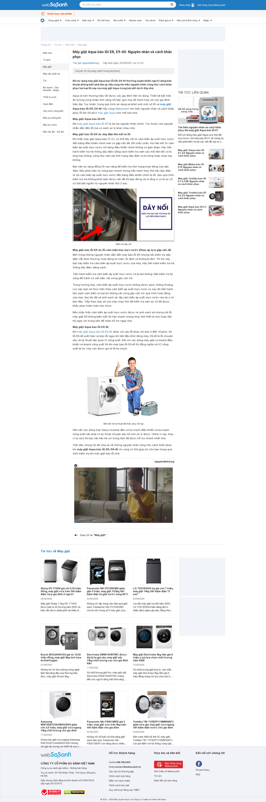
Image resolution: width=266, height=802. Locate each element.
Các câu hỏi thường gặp (121, 771)
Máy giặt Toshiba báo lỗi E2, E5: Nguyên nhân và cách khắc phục (192, 195)
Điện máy (86, 20)
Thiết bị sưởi (49, 97)
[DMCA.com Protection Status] (74, 792)
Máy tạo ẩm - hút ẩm (53, 132)
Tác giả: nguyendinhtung (86, 63)
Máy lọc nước (50, 125)
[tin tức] (42, 20)
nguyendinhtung (164, 461)
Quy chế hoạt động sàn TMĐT (124, 790)
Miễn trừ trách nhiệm (119, 781)
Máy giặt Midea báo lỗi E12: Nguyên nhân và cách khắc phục (191, 167)
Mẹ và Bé (118, 20)
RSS (198, 774)
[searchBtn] (172, 5)
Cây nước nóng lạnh (53, 111)
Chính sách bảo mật (119, 785)
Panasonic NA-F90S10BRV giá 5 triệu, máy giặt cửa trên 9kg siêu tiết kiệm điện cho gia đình (106, 724)
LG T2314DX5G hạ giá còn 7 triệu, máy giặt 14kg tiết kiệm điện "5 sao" (153, 591)
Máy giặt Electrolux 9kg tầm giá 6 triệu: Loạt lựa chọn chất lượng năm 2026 (153, 657)
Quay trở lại (93, 535)
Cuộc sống (70, 20)
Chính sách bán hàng (119, 776)
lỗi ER (111, 139)
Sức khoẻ (150, 20)
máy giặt (165, 104)
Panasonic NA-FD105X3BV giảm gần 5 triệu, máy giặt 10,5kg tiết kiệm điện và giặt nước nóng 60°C (107, 591)
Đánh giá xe (165, 20)
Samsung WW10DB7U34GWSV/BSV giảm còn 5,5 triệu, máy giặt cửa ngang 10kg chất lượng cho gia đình (61, 726)
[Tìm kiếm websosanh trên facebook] (199, 764)
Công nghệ (53, 20)
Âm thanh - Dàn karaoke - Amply (51, 88)
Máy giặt (82, 45)
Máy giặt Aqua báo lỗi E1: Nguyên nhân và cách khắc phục (192, 209)
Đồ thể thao (104, 20)
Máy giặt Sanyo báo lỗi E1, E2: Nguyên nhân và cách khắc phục (191, 153)
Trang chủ (46, 45)
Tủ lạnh (46, 60)
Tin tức (58, 45)
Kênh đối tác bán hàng (165, 780)
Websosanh (122, 108)
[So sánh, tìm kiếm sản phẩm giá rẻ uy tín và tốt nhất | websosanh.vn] (54, 5)
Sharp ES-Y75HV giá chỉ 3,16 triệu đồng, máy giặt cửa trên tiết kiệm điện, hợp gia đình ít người (61, 591)
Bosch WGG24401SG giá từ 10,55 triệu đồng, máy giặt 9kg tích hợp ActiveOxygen (61, 657)
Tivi (44, 80)
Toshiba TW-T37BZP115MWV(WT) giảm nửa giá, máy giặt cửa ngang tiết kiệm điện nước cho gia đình (153, 724)
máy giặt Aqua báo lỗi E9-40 (94, 331)
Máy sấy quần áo (51, 74)
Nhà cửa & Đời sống (187, 20)
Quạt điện (48, 104)
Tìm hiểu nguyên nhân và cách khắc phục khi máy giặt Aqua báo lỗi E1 (199, 129)
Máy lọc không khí (52, 118)
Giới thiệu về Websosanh (166, 771)
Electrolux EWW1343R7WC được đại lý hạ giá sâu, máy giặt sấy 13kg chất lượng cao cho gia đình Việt (107, 659)
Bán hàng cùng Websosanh (211, 5)
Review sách (135, 20)
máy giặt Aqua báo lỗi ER (92, 123)
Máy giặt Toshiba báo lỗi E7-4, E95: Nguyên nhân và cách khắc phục (192, 181)
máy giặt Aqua (107, 112)
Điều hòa (47, 53)
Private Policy (203, 770)
